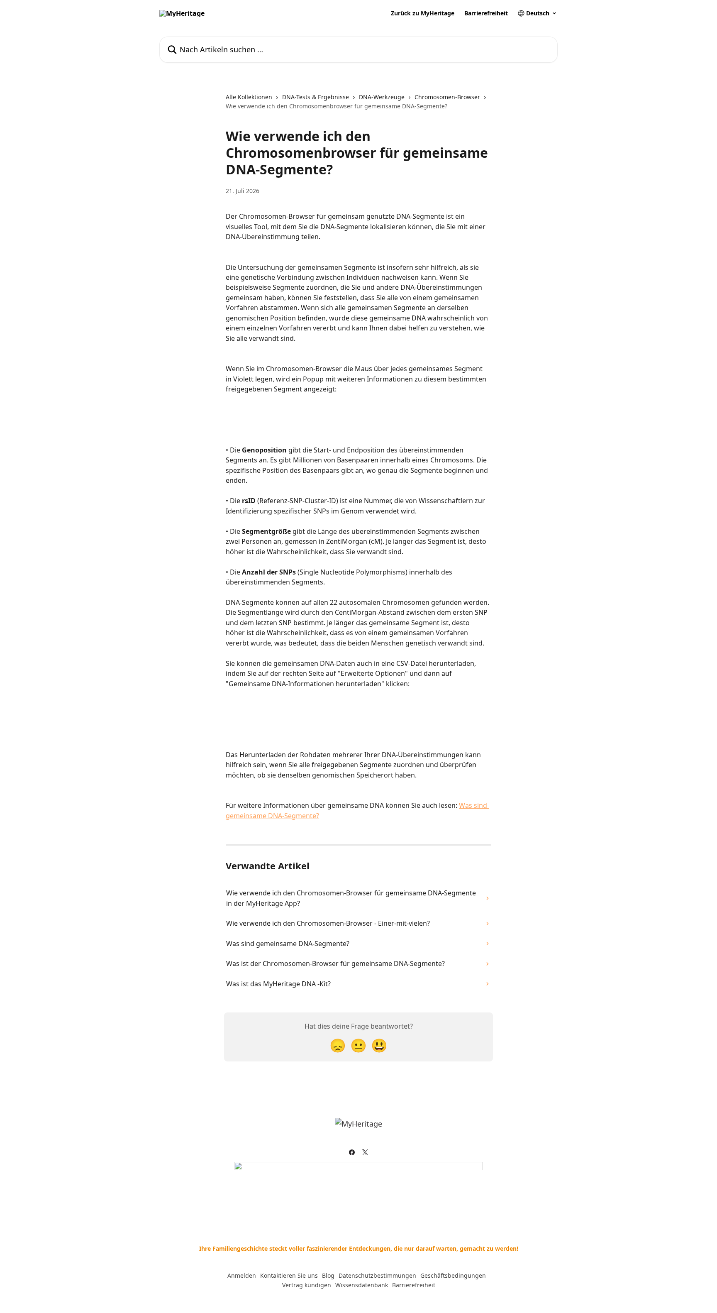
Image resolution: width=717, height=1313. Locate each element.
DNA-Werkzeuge (382, 97)
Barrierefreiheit (486, 13)
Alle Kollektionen (249, 97)
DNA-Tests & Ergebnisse (315, 97)
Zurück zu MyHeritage (422, 13)
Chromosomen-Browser (447, 97)
